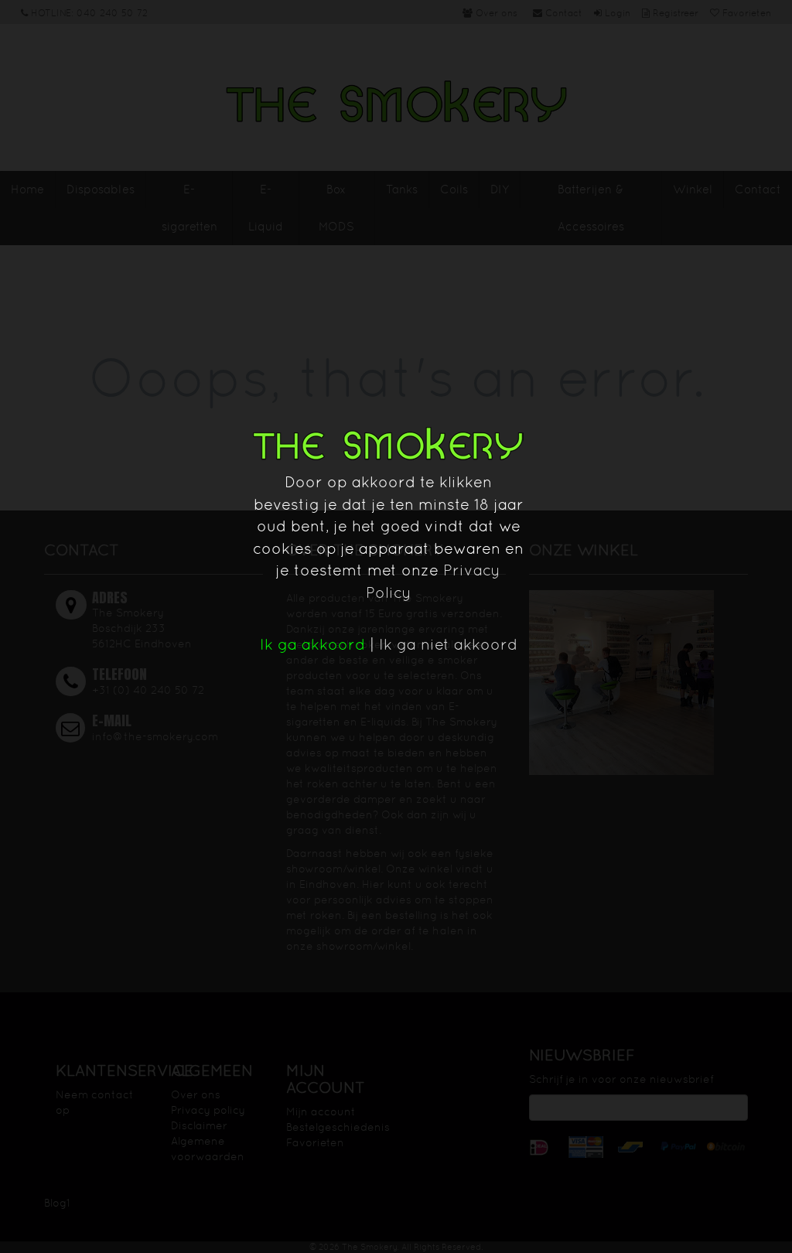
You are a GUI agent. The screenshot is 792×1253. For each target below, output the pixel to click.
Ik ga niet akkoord (448, 644)
